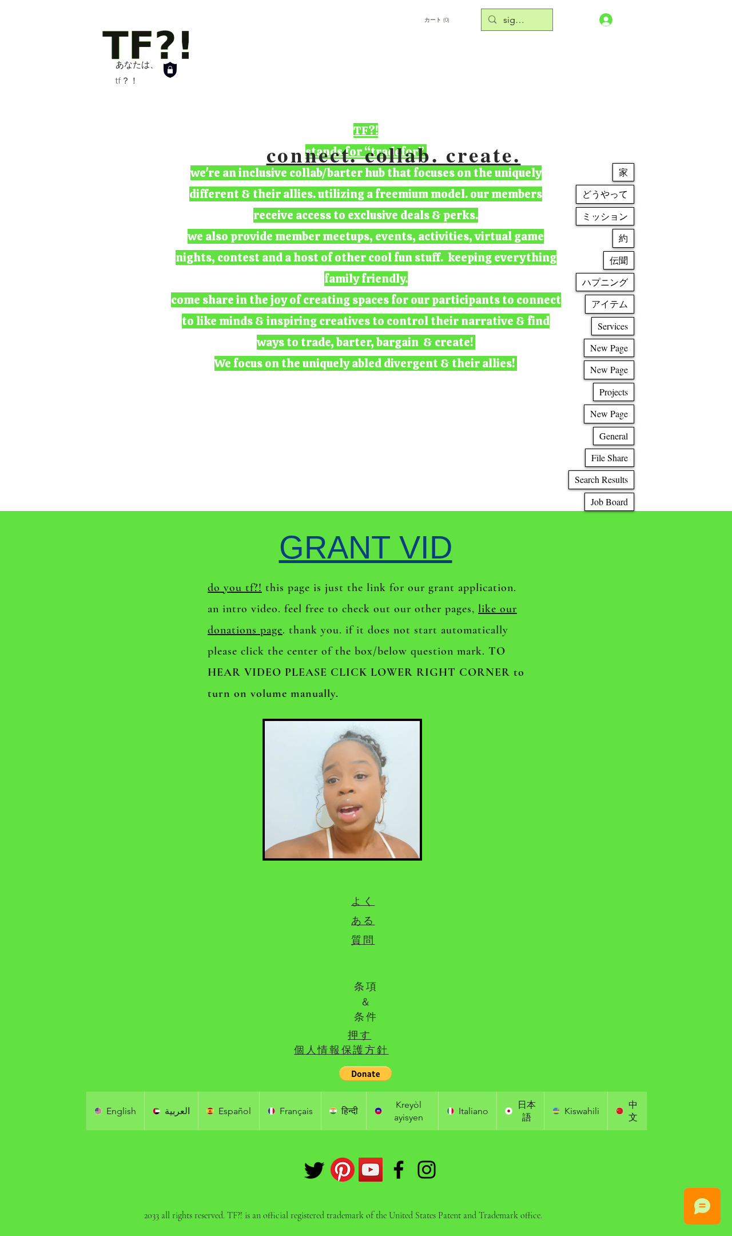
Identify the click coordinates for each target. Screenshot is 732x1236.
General (613, 436)
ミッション (605, 216)
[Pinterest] (343, 1170)
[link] (465, 19)
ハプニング (605, 282)
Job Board (609, 502)
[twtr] (315, 1170)
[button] (405, 845)
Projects (613, 392)
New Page (609, 348)
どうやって (605, 194)
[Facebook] (399, 1170)
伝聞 (619, 260)
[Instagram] (427, 1170)
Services (613, 326)
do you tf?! (235, 588)
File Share (609, 457)
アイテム (609, 304)
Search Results (601, 479)
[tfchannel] (371, 1170)
